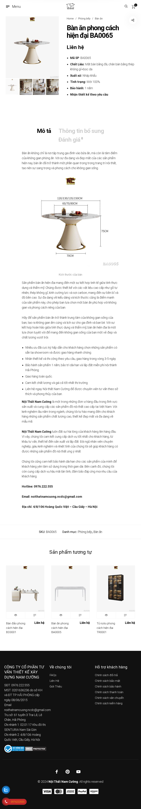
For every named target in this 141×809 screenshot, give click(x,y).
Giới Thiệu (56, 686)
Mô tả (44, 130)
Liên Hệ (54, 680)
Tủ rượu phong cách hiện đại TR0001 (106, 628)
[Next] (51, 47)
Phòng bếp (84, 18)
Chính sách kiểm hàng (108, 703)
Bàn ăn (99, 18)
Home (70, 18)
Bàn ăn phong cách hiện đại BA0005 (60, 628)
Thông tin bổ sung (81, 130)
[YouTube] (78, 771)
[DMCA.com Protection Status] (35, 748)
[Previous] (13, 47)
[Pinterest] (68, 771)
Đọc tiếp (34, 615)
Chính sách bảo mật (107, 680)
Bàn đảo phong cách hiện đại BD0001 (15, 628)
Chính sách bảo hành (108, 686)
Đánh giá (70, 139)
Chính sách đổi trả (106, 675)
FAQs (53, 675)
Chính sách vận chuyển (109, 697)
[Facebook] (57, 771)
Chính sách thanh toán (109, 692)
